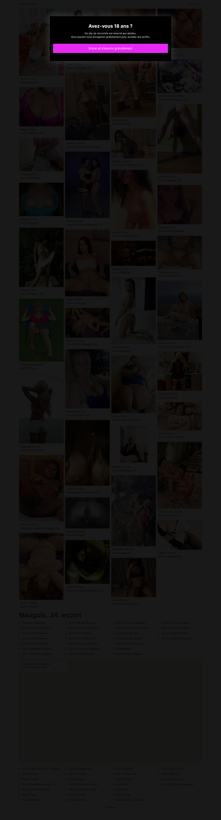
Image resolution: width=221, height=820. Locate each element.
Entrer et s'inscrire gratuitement (110, 48)
